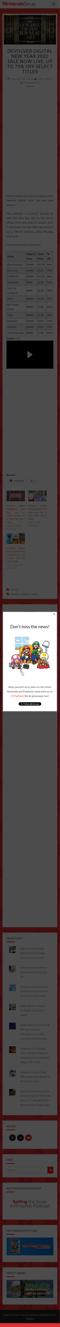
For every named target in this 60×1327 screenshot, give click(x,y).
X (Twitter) (17, 696)
